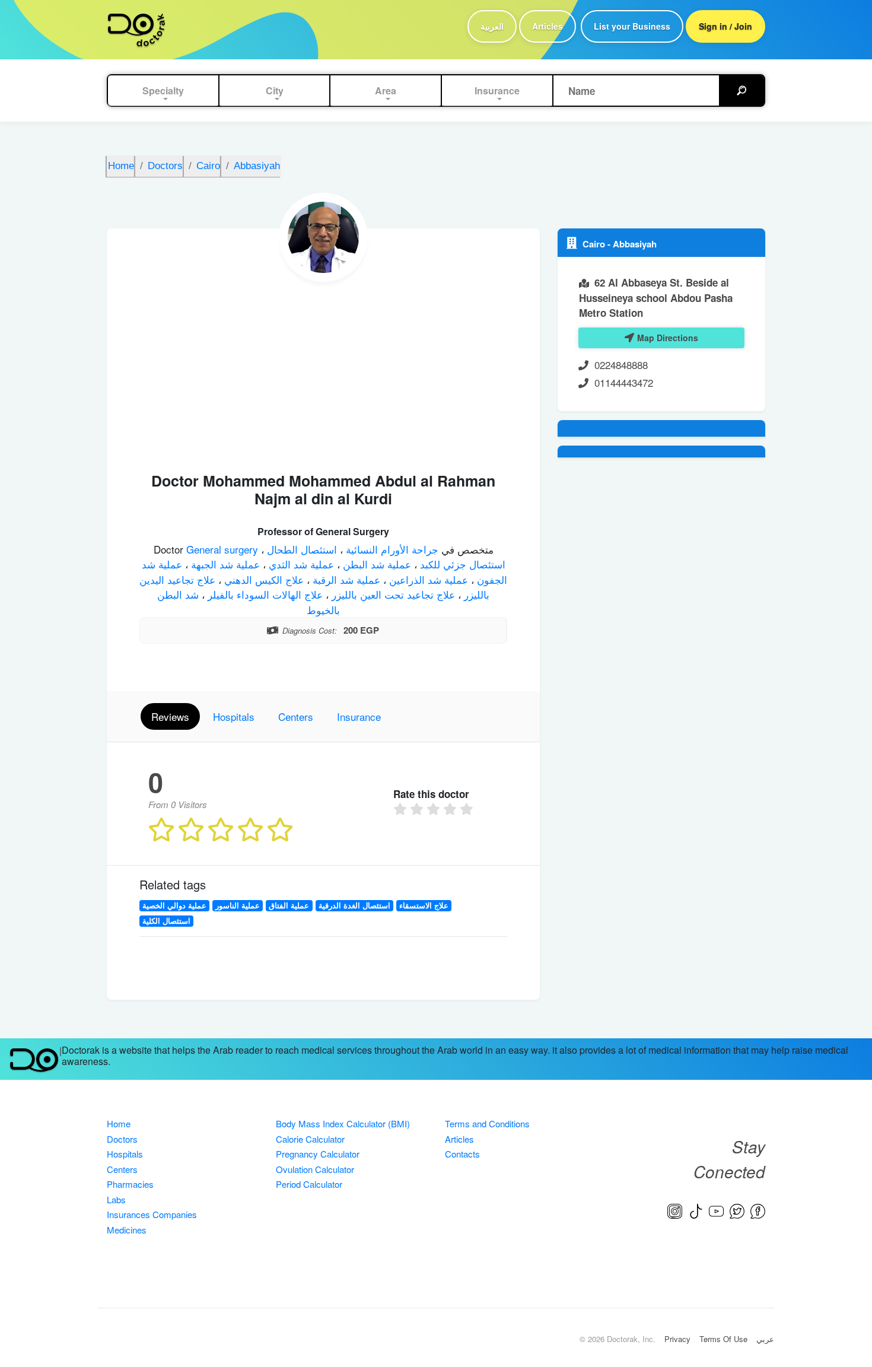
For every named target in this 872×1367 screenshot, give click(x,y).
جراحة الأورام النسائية (390, 549)
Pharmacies (130, 1184)
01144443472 (623, 382)
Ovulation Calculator (315, 1169)
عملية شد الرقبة (345, 579)
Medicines (127, 1229)
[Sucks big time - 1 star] (401, 809)
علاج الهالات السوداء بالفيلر (264, 594)
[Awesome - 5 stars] (468, 809)
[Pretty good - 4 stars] (451, 809)
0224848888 (621, 364)
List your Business (632, 26)
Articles (547, 26)
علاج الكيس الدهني (262, 579)
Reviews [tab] (170, 716)
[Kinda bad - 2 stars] (418, 809)
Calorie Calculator (310, 1139)
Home (119, 1123)
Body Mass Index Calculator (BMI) (343, 1123)
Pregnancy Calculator (317, 1153)
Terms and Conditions (487, 1123)
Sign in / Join (725, 26)
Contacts (462, 1153)
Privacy (677, 1338)
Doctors (122, 1139)
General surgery (223, 549)
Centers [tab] (295, 716)
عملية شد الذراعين (427, 579)
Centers (122, 1169)
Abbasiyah (635, 243)
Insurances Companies (152, 1214)
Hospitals (125, 1153)
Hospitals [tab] (233, 716)
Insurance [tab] (359, 716)
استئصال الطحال (300, 549)
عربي (765, 1338)
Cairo (595, 243)
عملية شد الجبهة (224, 564)
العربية (492, 26)
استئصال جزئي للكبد (461, 564)
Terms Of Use (723, 1338)
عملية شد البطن (375, 564)
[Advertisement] (323, 371)
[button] (163, 90)
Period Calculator (309, 1184)
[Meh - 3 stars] (435, 809)
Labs (116, 1199)
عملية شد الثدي (300, 564)
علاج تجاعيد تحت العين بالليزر (392, 594)
